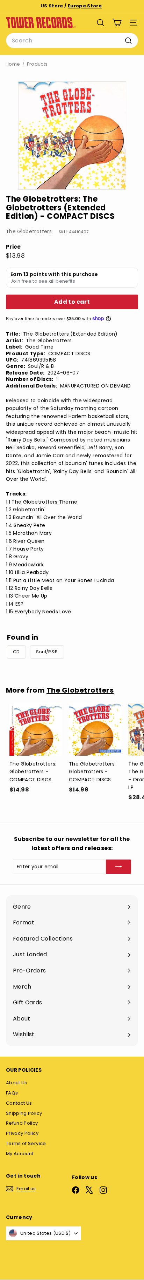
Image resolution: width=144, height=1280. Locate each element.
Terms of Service (26, 1143)
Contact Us (19, 1103)
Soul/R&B (47, 652)
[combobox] (72, 40)
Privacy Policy (22, 1133)
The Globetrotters (29, 231)
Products (37, 64)
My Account (20, 1153)
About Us (16, 1082)
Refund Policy (22, 1123)
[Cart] (117, 22)
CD (16, 652)
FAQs (12, 1093)
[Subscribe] (118, 867)
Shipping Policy (24, 1113)
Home (13, 64)
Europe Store (85, 5)
